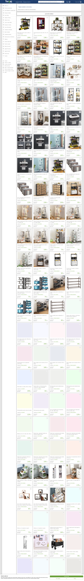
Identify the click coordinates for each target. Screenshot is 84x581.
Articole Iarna (6, 53)
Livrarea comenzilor (7, 64)
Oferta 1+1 (6, 5)
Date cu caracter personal (8, 67)
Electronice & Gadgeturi (9, 10)
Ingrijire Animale (7, 51)
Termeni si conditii (7, 62)
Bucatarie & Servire (26, 1)
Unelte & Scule (7, 20)
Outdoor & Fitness (7, 17)
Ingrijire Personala (7, 48)
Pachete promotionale (8, 8)
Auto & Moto (6, 15)
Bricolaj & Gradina (19, 1)
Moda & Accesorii (7, 46)
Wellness (6, 39)
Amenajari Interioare (7, 34)
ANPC (5, 72)
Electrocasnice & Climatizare (9, 36)
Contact (5, 60)
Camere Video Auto (7, 41)
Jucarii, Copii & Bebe (8, 22)
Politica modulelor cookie (8, 69)
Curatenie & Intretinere (8, 29)
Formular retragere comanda (9, 70)
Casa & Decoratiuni (7, 27)
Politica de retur (7, 65)
